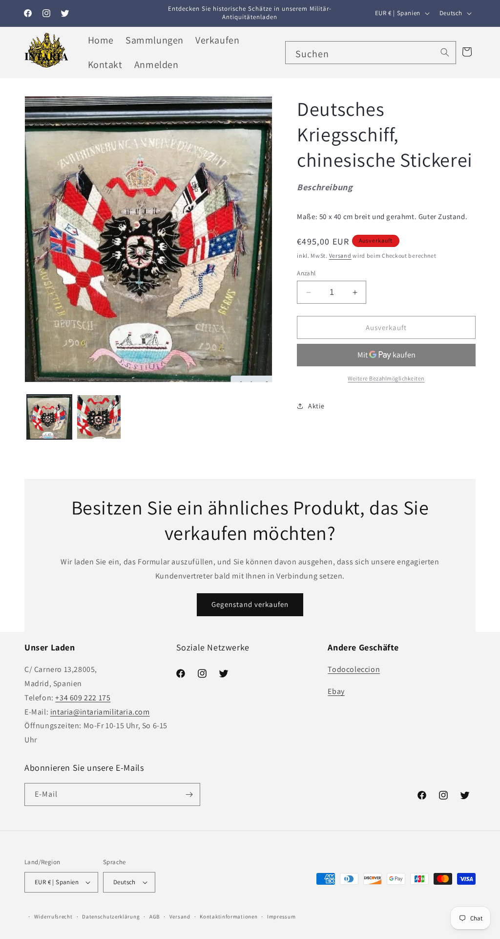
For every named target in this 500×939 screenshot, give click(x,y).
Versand (340, 255)
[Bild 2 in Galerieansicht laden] (99, 417)
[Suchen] (445, 52)
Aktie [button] (316, 406)
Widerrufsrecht (53, 916)
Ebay (336, 691)
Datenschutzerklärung (111, 916)
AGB (154, 916)
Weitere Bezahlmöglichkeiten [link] (386, 378)
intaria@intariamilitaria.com (100, 712)
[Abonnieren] (189, 794)
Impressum (281, 916)
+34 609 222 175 (82, 698)
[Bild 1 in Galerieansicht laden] (49, 417)
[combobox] (371, 53)
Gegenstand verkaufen (250, 604)
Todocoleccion (354, 669)
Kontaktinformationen (228, 916)
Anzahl (306, 273)
